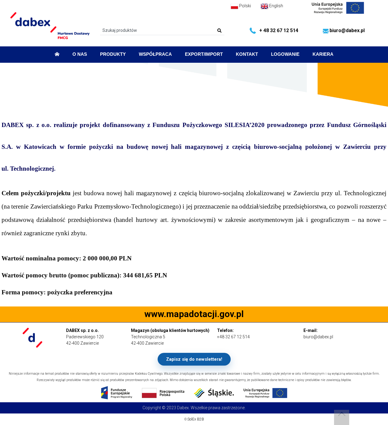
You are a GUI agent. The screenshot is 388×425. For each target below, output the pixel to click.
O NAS (79, 54)
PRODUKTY (113, 54)
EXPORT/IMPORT (204, 54)
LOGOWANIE (285, 54)
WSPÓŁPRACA (155, 54)
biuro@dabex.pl (347, 30)
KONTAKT (247, 54)
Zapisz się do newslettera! (194, 359)
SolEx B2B (195, 419)
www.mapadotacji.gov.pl (194, 314)
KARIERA (323, 54)
